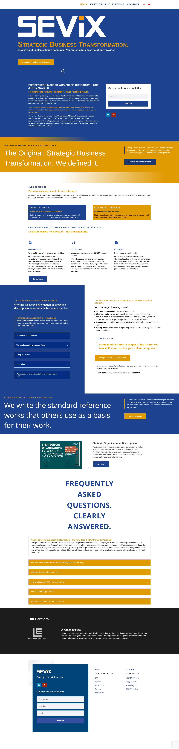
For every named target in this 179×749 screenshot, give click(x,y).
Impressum (99, 693)
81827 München (132, 689)
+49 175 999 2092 (132, 678)
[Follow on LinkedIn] (108, 115)
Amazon (101, 464)
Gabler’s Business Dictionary (140, 162)
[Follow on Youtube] (113, 115)
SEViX (83, 5)
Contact (133, 5)
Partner (96, 5)
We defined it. (77, 163)
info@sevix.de (131, 682)
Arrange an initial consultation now (36, 62)
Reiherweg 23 (131, 685)
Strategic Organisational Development (115, 443)
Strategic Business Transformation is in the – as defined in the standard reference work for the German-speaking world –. (150, 150)
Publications (114, 5)
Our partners (38, 279)
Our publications (135, 416)
